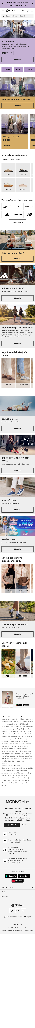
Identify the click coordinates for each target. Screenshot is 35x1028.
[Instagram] (11, 910)
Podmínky (11, 928)
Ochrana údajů (28, 930)
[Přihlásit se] (23, 10)
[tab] (5, 159)
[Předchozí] (2, 4)
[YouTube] (17, 910)
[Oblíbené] (27, 10)
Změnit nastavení (20, 928)
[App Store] (24, 876)
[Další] (32, 4)
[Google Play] (11, 876)
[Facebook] (23, 910)
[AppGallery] (17, 881)
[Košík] (32, 10)
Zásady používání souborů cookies (12, 930)
